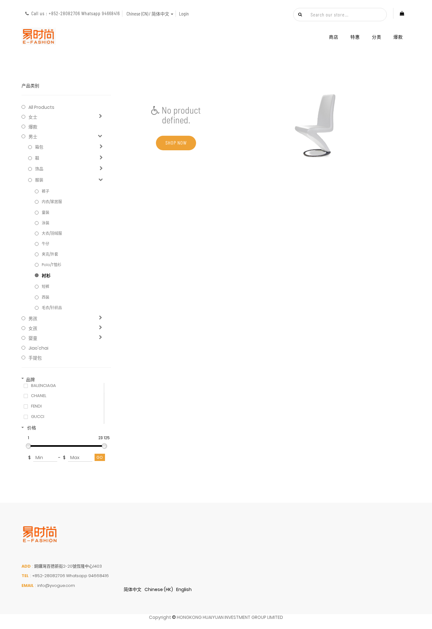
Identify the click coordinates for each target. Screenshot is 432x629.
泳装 (45, 223)
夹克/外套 (50, 254)
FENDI (36, 406)
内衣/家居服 (52, 201)
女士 (32, 117)
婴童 (32, 338)
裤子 (45, 191)
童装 (45, 212)
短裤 (45, 286)
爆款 (32, 127)
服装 (39, 180)
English (184, 589)
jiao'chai (38, 348)
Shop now (176, 143)
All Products (41, 107)
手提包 (35, 358)
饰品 (39, 169)
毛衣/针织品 (52, 307)
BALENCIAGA (43, 386)
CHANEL (38, 396)
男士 (32, 137)
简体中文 (132, 589)
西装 (45, 297)
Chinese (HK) (159, 589)
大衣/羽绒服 (52, 233)
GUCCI (37, 417)
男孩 (32, 318)
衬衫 (46, 275)
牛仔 (45, 243)
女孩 (32, 328)
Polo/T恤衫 (51, 264)
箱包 (39, 147)
